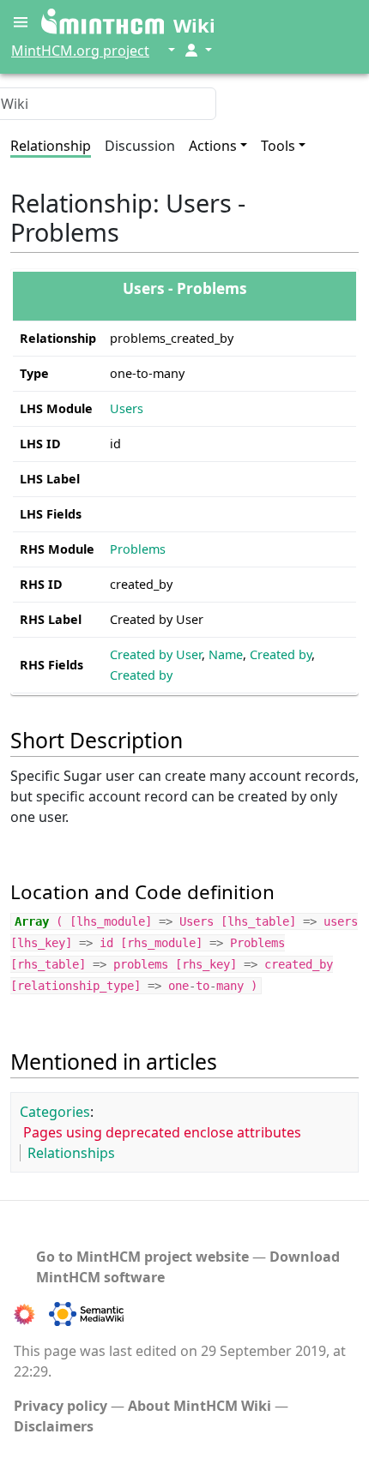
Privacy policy (60, 1405)
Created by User (156, 654)
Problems (138, 549)
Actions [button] (213, 145)
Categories (55, 1111)
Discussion (140, 145)
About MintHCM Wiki (199, 1405)
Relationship (50, 145)
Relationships (71, 1152)
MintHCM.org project (80, 50)
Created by (281, 654)
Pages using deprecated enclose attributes (162, 1132)
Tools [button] (278, 145)
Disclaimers (54, 1426)
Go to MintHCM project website (142, 1256)
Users (126, 408)
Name (226, 654)
